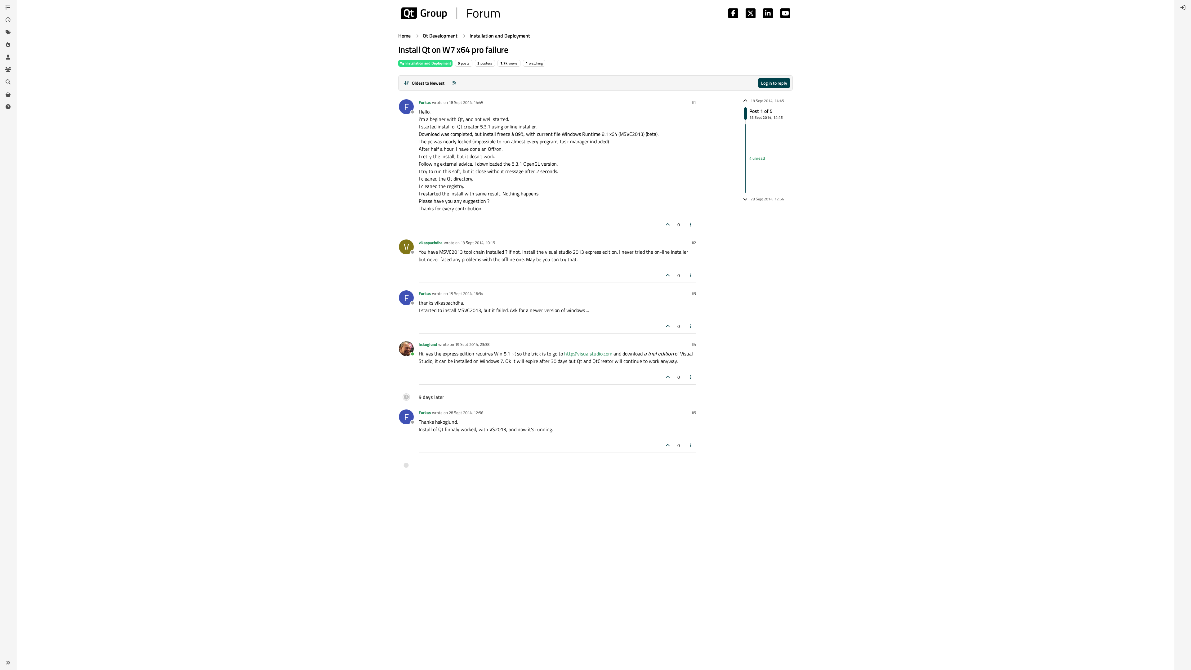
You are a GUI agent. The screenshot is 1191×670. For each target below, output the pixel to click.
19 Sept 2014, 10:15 (478, 242)
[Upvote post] (667, 224)
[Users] (8, 57)
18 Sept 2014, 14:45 (466, 102)
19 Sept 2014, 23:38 (472, 344)
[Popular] (8, 45)
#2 (694, 242)
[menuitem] (1183, 7)
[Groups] (8, 69)
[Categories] (8, 7)
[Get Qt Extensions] (8, 94)
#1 (694, 102)
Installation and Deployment (427, 63)
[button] (8, 663)
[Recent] (8, 20)
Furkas (425, 102)
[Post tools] (690, 224)
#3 (694, 293)
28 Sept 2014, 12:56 (466, 412)
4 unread (757, 158)
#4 (694, 344)
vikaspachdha (431, 242)
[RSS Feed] (454, 83)
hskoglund (428, 344)
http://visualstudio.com (588, 353)
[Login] (1183, 7)
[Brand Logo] (450, 13)
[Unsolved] (8, 107)
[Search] (8, 82)
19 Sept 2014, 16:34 (466, 293)
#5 (694, 412)
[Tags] (8, 32)
